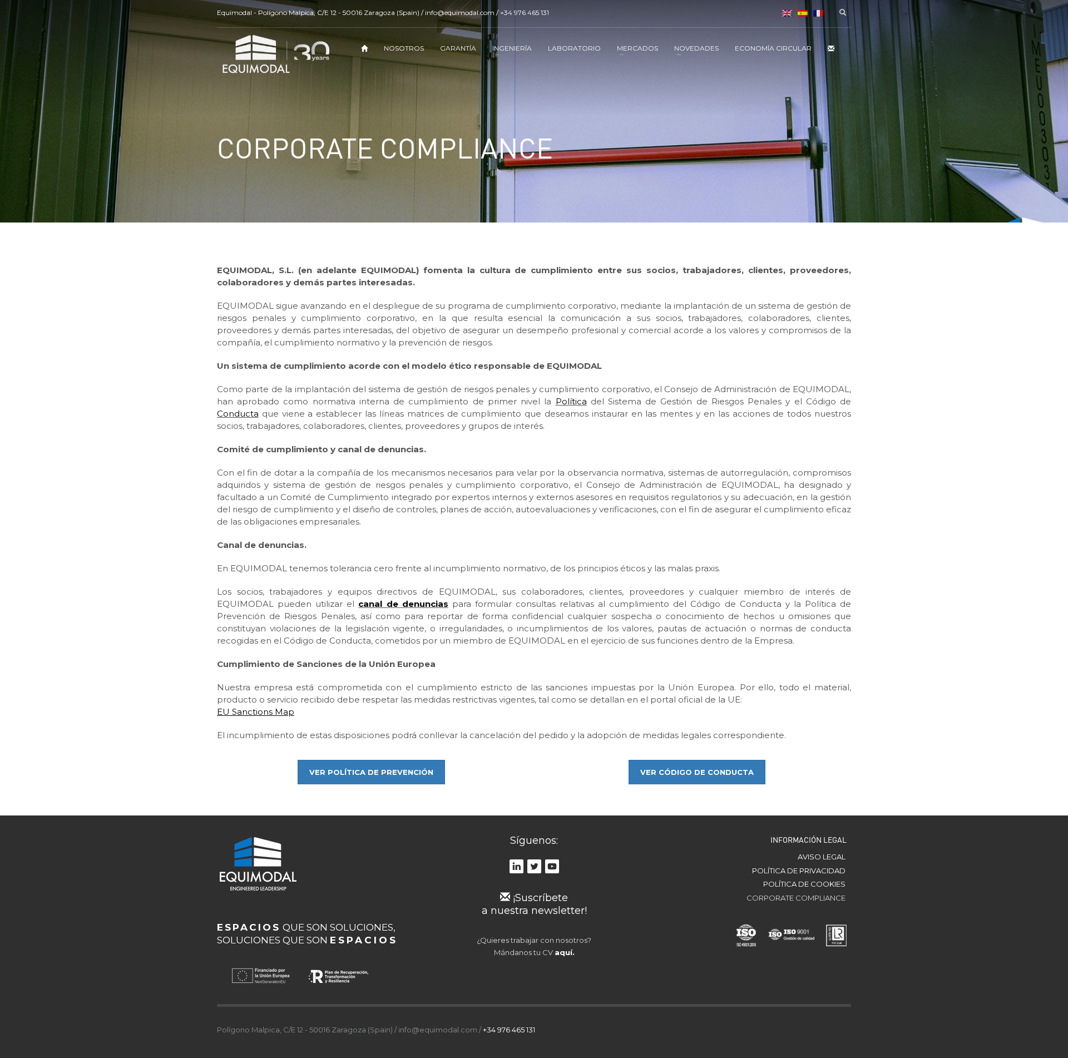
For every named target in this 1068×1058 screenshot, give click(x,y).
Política (571, 401)
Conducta (238, 413)
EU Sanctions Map (255, 711)
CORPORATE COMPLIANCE (796, 897)
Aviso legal (822, 856)
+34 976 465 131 (524, 12)
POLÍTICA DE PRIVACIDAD (799, 870)
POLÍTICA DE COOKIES (804, 883)
